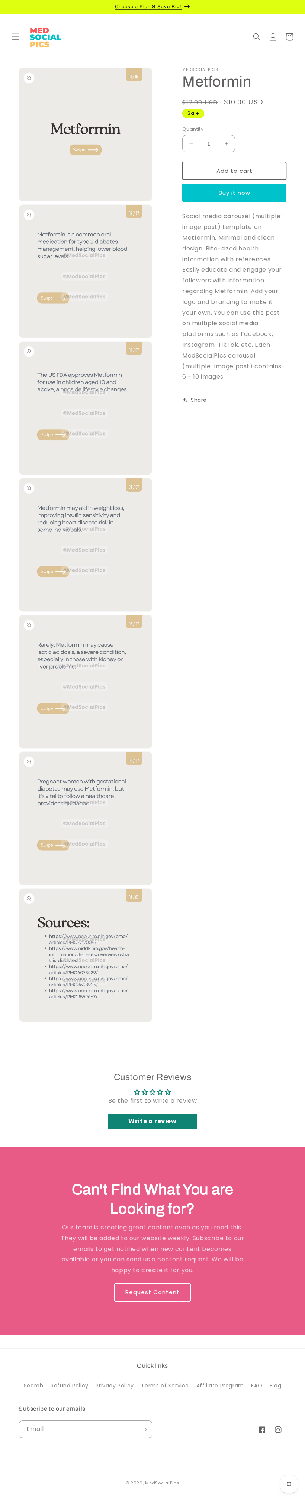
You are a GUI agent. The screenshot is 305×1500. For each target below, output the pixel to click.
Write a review (152, 1121)
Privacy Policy (115, 1385)
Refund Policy (70, 1385)
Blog (275, 1385)
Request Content (152, 1292)
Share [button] (199, 400)
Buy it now (234, 193)
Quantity (192, 129)
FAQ (256, 1385)
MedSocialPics (162, 1483)
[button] (15, 37)
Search (34, 1385)
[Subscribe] (144, 1429)
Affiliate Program (220, 1385)
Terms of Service (165, 1385)
